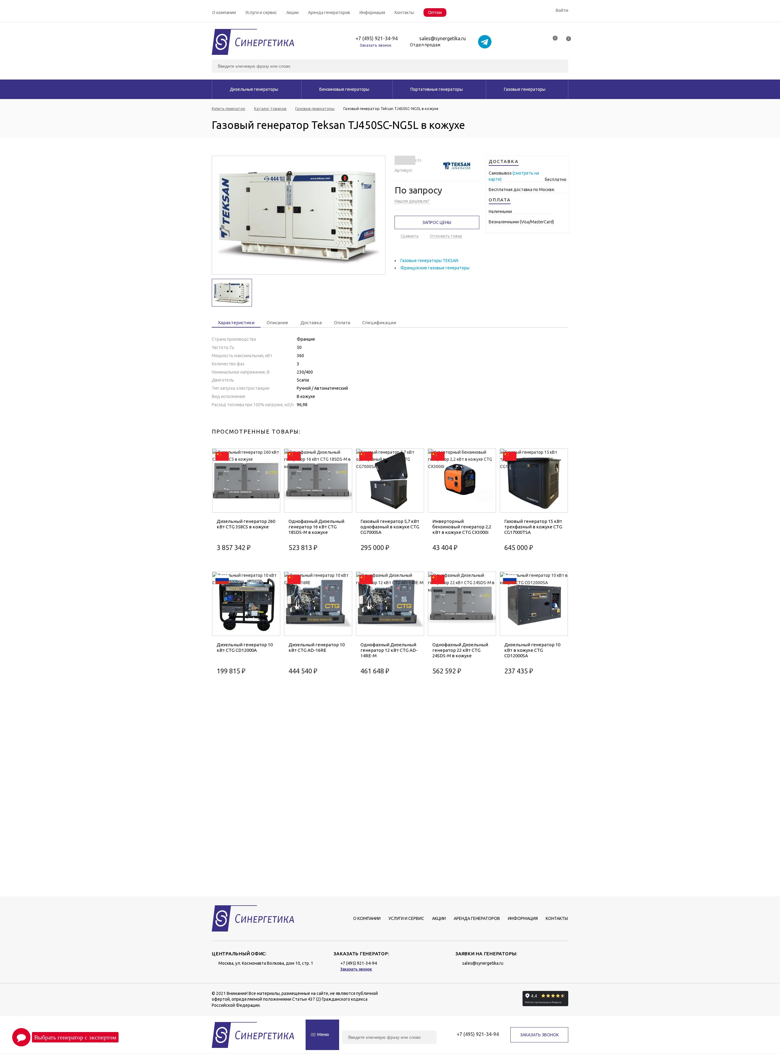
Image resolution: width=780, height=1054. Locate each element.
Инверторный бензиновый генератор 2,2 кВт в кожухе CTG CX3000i (461, 527)
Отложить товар (446, 236)
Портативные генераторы (436, 89)
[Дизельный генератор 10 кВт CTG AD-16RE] (318, 604)
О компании (224, 12)
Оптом (435, 12)
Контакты (404, 12)
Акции (292, 12)
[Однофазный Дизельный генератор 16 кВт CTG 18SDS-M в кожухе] (318, 481)
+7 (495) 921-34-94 (377, 38)
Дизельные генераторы (254, 89)
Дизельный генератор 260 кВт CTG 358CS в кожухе (246, 524)
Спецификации (379, 322)
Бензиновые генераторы (344, 89)
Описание (277, 322)
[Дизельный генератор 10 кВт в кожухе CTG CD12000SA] (534, 604)
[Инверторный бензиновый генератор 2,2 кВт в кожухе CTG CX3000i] (462, 481)
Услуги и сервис (261, 12)
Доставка (311, 322)
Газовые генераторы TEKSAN (429, 260)
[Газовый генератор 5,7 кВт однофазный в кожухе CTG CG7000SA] (390, 481)
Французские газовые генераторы (435, 267)
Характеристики (236, 322)
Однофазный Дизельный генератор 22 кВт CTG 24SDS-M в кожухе (460, 650)
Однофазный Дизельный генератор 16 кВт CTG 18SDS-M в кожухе (316, 527)
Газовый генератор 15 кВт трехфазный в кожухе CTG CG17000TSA (533, 527)
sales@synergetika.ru (442, 38)
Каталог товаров (270, 109)
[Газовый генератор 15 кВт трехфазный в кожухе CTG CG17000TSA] (534, 481)
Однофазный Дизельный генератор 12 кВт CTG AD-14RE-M (389, 650)
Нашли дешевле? (412, 201)
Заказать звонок (376, 45)
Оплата (342, 322)
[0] (552, 40)
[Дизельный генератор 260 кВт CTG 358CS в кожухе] (246, 481)
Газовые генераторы (524, 89)
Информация (372, 12)
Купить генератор (228, 109)
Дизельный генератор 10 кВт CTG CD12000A (245, 647)
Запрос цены (436, 222)
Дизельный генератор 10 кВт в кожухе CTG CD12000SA (532, 650)
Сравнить (410, 236)
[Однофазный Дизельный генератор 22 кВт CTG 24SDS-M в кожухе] (462, 604)
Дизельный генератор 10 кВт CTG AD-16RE (317, 647)
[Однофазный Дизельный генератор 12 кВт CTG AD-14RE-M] (390, 604)
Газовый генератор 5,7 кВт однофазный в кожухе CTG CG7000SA (389, 527)
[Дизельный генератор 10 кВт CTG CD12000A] (246, 604)
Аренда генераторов (329, 12)
